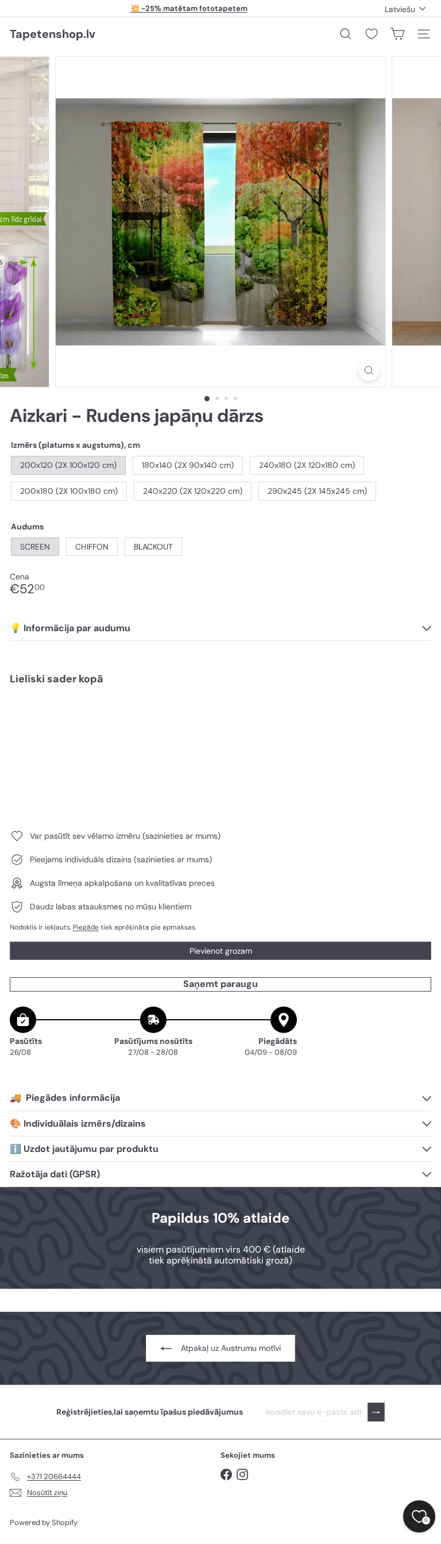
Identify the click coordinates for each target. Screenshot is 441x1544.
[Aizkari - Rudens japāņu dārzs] (220, 733)
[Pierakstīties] (376, 1412)
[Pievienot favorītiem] (416, 717)
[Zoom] (369, 370)
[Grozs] (397, 34)
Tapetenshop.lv (52, 34)
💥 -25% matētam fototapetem (188, 8)
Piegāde (86, 927)
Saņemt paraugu (220, 984)
